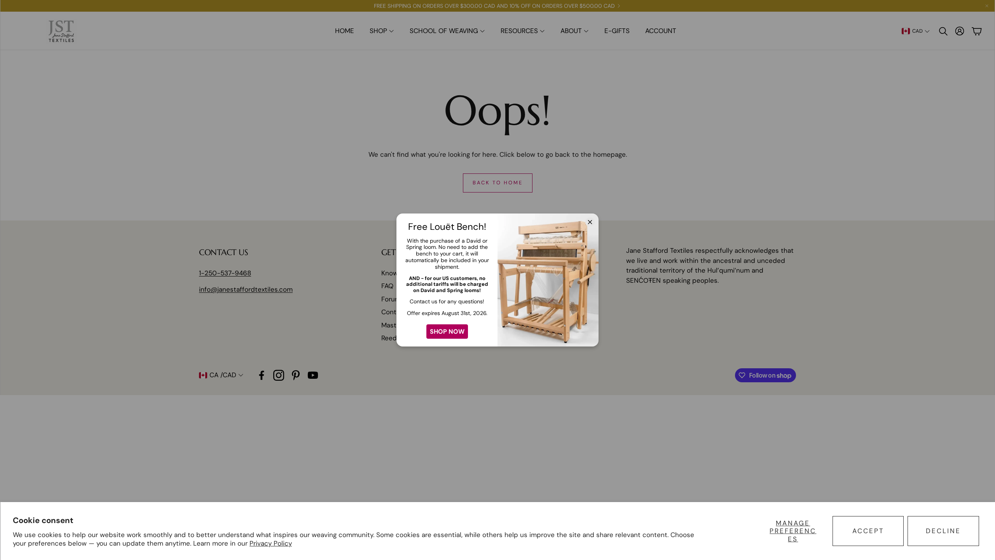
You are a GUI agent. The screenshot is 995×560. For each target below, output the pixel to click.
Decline (943, 531)
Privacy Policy (271, 543)
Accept (868, 531)
